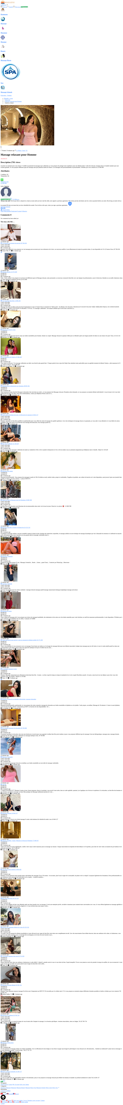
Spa (35, 1087)
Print (2, 206)
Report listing (6, 209)
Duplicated (14, 211)
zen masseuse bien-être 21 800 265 (11, 301)
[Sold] (1, 252)
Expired (19, 211)
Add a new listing (24, 1084)
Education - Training (6, 95)
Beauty (23, 1087)
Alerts (10, 1102)
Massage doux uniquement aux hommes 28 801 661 (16, 386)
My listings (5, 1102)
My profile (16, 1102)
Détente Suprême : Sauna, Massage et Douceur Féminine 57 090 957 (20, 840)
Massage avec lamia (7, 471)
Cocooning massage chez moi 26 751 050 (13, 956)
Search (6, 1084)
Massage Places (29, 1087)
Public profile (24, 1102)
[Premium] (1, 995)
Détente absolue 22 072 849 (9, 272)
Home (2, 1084)
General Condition (5, 1090)
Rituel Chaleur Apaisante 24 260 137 (12, 1071)
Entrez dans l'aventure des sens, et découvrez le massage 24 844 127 (20, 415)
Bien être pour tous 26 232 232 (10, 898)
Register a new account (33, 1100)
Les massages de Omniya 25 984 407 (12, 357)
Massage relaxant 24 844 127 (10, 813)
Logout (3, 1103)
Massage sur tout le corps (8, 329)
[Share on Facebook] (1, 208)
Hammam (3, 1087)
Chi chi (4, 784)
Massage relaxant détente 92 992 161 (12, 985)
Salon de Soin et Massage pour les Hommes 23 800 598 (17, 500)
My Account (16, 1084)
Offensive (24, 211)
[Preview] (1, 243)
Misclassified (7, 211)
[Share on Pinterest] (4, 208)
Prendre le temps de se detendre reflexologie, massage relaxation (19, 699)
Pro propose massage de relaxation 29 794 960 (14, 728)
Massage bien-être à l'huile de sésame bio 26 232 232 (16, 527)
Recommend (7, 206)
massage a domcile (7, 584)
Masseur (19, 1087)
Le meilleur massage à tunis (9, 669)
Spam (2, 211)
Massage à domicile (7, 556)
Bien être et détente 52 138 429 (10, 443)
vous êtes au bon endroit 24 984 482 (11, 869)
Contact (10, 1084)
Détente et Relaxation (8, 1042)
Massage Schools (41, 1087)
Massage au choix (7, 611)
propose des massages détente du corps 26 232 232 (15, 927)
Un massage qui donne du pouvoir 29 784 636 (14, 243)
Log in (25, 1100)
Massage (8, 1087)
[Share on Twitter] (3, 208)
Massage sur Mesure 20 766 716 (10, 1015)
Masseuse (13, 1087)
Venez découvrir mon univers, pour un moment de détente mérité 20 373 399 (22, 640)
